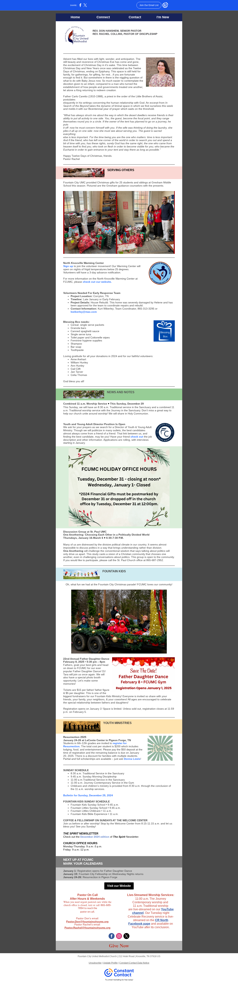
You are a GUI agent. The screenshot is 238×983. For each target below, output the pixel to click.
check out (137, 436)
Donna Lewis (132, 758)
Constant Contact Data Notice (134, 963)
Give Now (119, 945)
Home (75, 17)
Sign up (68, 266)
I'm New (163, 17)
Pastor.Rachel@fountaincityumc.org (87, 927)
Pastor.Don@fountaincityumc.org (87, 921)
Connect (103, 17)
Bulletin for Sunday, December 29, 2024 (88, 795)
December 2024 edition (94, 836)
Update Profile (110, 963)
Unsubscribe (95, 963)
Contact (135, 17)
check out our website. (97, 281)
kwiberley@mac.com (84, 311)
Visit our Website (119, 885)
